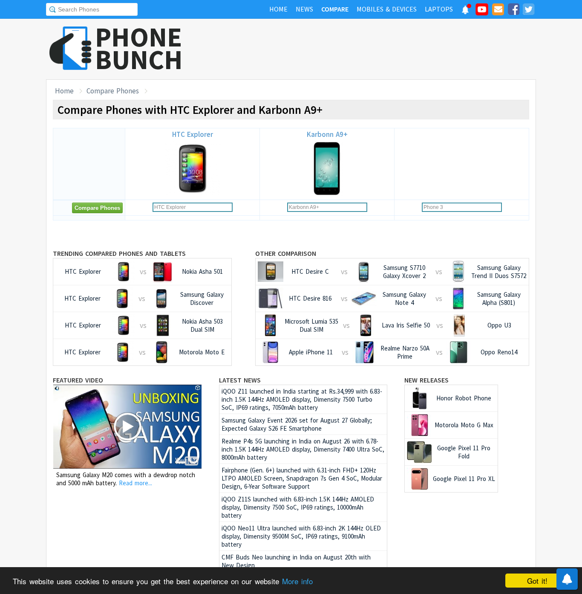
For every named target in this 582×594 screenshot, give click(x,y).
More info (297, 581)
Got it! (537, 580)
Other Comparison (285, 253)
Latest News (240, 380)
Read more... (135, 483)
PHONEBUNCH (139, 48)
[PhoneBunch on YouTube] (482, 12)
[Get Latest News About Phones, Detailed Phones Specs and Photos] (70, 48)
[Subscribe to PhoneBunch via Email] (498, 10)
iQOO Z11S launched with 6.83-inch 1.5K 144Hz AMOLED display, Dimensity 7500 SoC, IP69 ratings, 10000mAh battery (298, 507)
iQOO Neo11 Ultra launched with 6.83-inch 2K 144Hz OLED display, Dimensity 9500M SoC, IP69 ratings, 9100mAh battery (301, 536)
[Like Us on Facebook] (513, 10)
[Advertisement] (381, 49)
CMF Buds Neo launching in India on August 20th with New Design (296, 561)
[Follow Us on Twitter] (528, 10)
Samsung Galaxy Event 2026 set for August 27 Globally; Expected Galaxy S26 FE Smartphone (297, 424)
